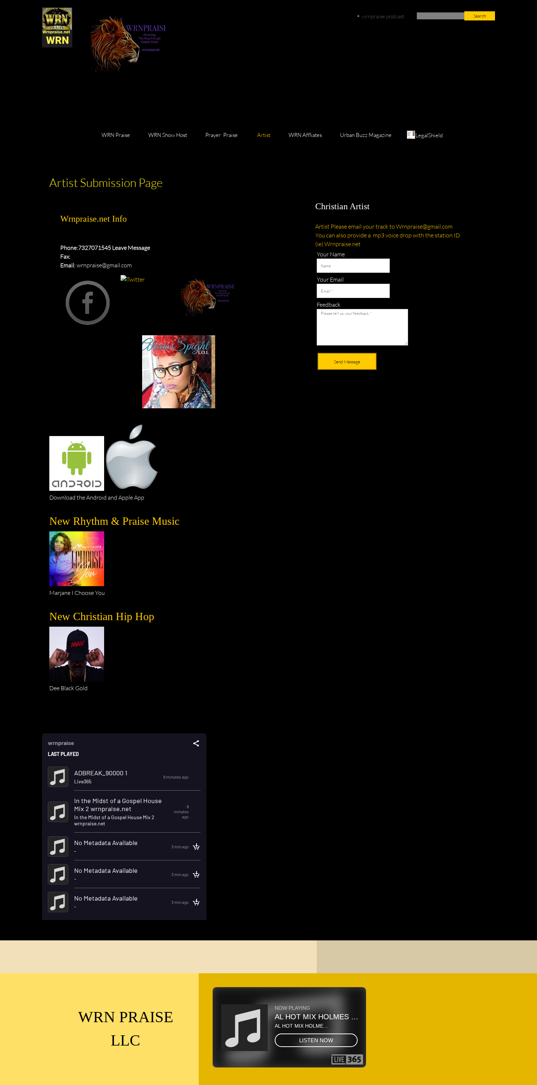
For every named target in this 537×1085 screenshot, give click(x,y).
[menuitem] (116, 138)
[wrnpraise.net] (57, 27)
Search (479, 16)
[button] (178, 373)
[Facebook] (134, 100)
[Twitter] (152, 100)
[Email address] (117, 100)
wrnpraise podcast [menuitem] (383, 16)
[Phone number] (99, 100)
